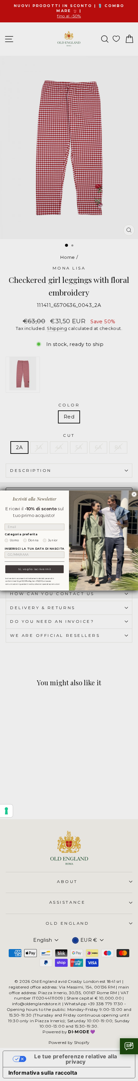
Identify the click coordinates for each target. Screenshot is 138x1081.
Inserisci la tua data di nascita (34, 548)
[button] (129, 1046)
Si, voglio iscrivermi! (34, 569)
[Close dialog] (134, 494)
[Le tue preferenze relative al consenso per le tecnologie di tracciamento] (6, 810)
